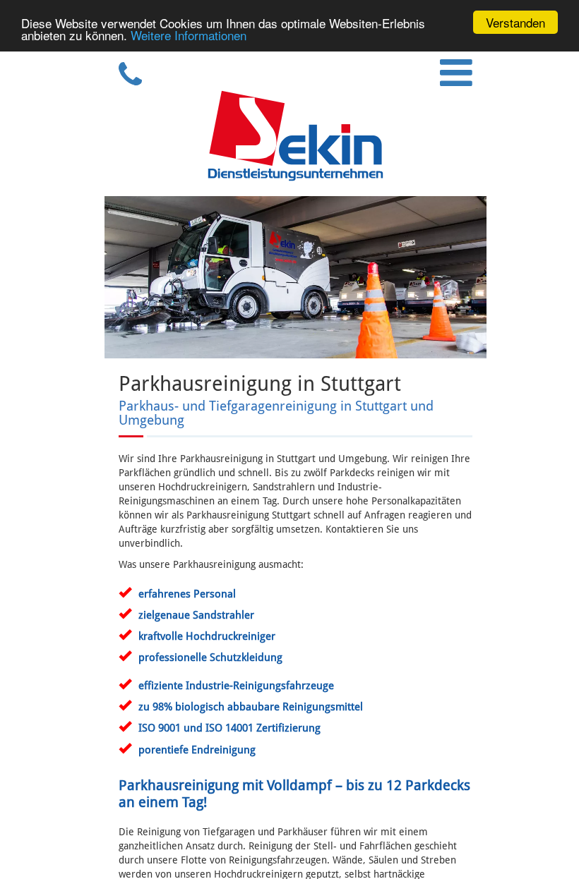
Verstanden (515, 22)
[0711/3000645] (125, 81)
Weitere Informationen (188, 35)
